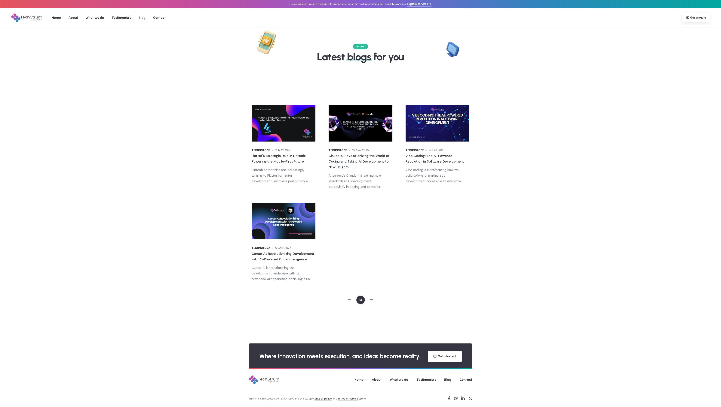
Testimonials (121, 18)
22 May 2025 (360, 150)
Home (56, 18)
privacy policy (323, 398)
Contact (159, 18)
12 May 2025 (283, 150)
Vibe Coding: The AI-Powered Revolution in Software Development (435, 159)
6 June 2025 (283, 248)
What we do (95, 18)
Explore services (417, 4)
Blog (142, 18)
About (73, 18)
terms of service (348, 398)
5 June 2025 (437, 150)
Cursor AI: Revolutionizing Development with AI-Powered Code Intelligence (283, 256)
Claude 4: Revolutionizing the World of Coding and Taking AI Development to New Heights (359, 161)
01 (360, 299)
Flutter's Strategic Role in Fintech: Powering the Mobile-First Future (279, 159)
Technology (261, 150)
